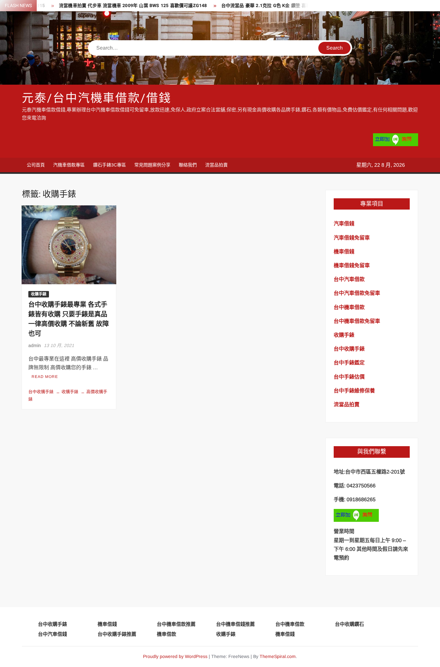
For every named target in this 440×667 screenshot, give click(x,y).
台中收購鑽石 (349, 624)
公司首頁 (36, 164)
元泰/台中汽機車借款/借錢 (96, 98)
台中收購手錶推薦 (117, 634)
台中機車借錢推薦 (235, 624)
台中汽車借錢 (52, 634)
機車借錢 (107, 624)
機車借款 (166, 634)
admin (34, 345)
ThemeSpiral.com (278, 656)
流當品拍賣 (216, 164)
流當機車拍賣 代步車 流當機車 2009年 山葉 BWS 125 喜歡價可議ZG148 (121, 5)
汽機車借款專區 (69, 164)
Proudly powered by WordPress (175, 656)
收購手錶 (38, 294)
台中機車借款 (289, 624)
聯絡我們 (188, 164)
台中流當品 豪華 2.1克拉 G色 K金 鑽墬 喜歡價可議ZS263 (268, 5)
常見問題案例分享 (152, 164)
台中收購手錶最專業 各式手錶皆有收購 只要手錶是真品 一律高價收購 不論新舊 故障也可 (68, 319)
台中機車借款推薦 (176, 624)
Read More (45, 376)
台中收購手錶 (40, 391)
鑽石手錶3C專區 (109, 164)
